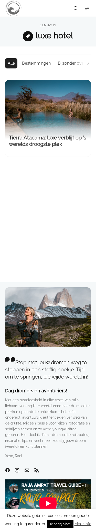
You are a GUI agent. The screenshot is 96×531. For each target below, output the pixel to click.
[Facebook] (7, 470)
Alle (11, 63)
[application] (48, 503)
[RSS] (36, 470)
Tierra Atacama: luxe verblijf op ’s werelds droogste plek (47, 141)
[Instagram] (17, 470)
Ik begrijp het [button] (60, 524)
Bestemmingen (36, 63)
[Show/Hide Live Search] (75, 8)
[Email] (27, 470)
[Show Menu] (87, 8)
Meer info (82, 524)
